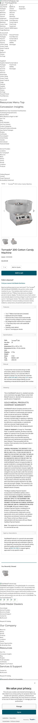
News (1, 637)
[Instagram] (8, 601)
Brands (2, 633)
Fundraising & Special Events (8, 112)
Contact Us (3, 616)
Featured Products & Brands (8, 128)
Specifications (7, 335)
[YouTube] (12, 601)
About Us (2, 629)
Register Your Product (6, 663)
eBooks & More (4, 114)
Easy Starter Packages (6, 130)
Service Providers (5, 610)
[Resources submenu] (6, 100)
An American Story (5, 645)
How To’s (2, 652)
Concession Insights (11, 106)
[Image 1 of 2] (5, 241)
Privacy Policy (13, 718)
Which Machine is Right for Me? (9, 116)
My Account (3, 618)
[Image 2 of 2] (14, 241)
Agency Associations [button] (10, 533)
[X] (5, 601)
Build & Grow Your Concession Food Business (13, 110)
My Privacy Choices (15, 721)
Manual (5, 364)
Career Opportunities (6, 643)
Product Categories (5, 126)
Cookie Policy (5, 718)
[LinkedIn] (15, 601)
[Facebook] (1, 601)
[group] (19, 212)
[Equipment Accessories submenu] (7, 33)
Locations (3, 639)
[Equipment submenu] (6, 5)
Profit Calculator (4, 122)
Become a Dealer (5, 612)
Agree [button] (19, 712)
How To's (2, 118)
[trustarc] (32, 720)
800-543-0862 (15, 548)
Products (2, 635)
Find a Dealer (3, 608)
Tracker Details (6, 721)
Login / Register (5, 3)
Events (2, 641)
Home (3, 184)
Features (6, 307)
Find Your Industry (5, 124)
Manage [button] (19, 706)
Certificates (3, 134)
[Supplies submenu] (5, 61)
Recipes (2, 132)
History (2, 631)
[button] (19, 345)
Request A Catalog (5, 621)
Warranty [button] (6, 387)
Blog (1, 120)
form (26, 377)
